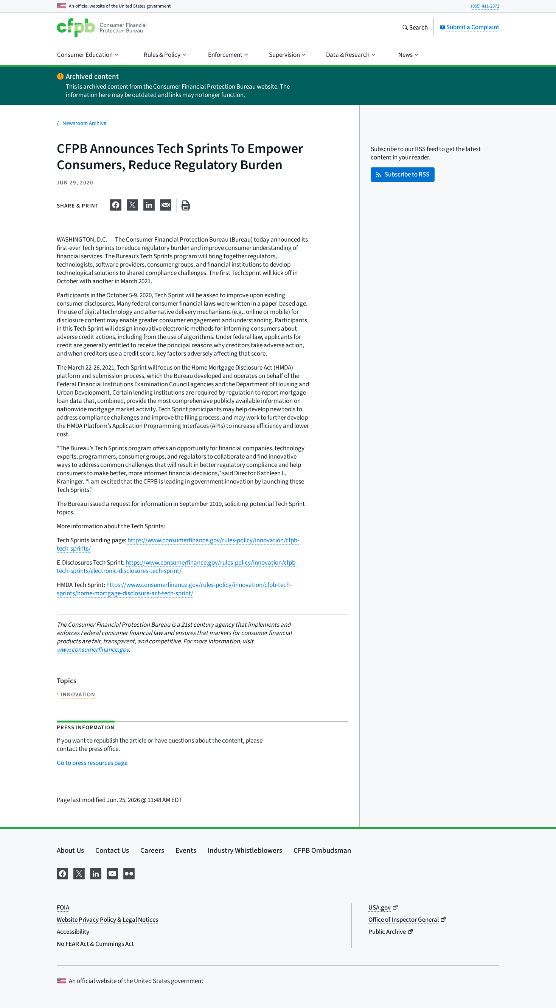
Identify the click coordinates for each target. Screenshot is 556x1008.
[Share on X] (132, 204)
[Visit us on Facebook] (62, 872)
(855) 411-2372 (485, 5)
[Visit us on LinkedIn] (95, 872)
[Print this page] (186, 205)
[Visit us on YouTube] (112, 872)
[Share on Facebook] (115, 204)
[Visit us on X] (79, 872)
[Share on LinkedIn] (149, 204)
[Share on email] (165, 204)
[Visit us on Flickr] (129, 872)
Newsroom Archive (84, 123)
